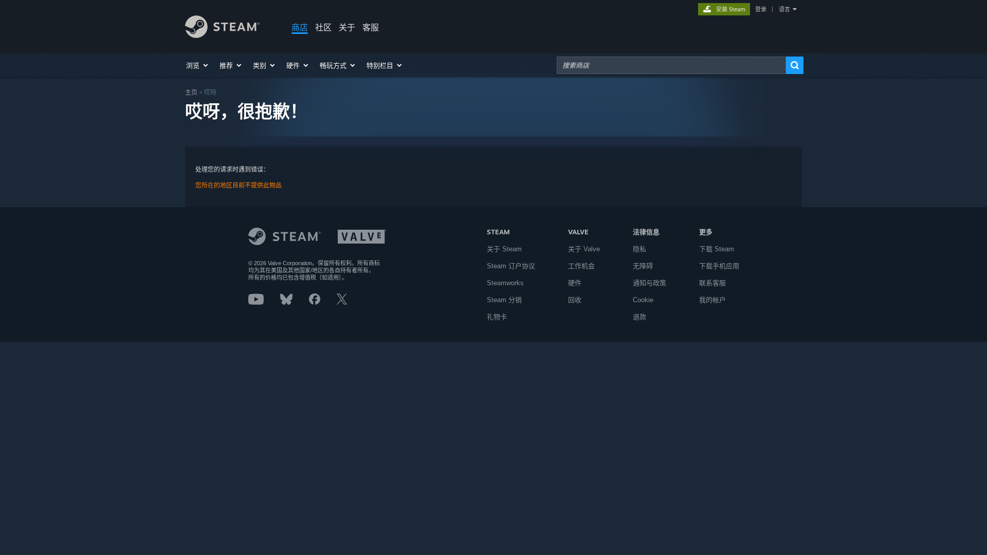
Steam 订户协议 (511, 266)
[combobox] (671, 65)
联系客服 (712, 283)
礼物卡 (497, 317)
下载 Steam (716, 249)
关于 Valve (584, 249)
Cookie (643, 300)
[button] (197, 65)
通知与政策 (649, 283)
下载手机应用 (719, 266)
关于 (347, 27)
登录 (760, 9)
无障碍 (643, 266)
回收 (574, 300)
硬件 (574, 283)
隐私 (639, 249)
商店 (299, 27)
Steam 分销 (504, 300)
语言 (784, 9)
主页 (191, 92)
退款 (639, 317)
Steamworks (505, 283)
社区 (323, 27)
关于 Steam (504, 249)
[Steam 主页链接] (222, 35)
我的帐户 (712, 300)
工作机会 (581, 266)
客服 (370, 27)
